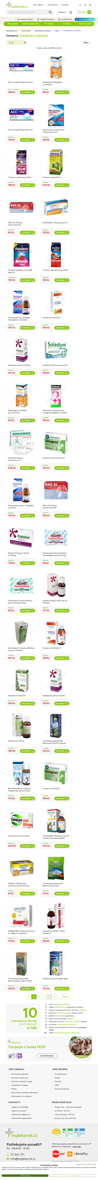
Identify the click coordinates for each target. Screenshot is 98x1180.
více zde (76, 1146)
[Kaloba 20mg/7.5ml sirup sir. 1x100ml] (56, 585)
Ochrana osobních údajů (21, 1081)
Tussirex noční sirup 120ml (19, 177)
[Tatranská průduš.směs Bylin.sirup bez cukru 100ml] (21, 963)
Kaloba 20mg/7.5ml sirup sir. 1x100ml (55, 601)
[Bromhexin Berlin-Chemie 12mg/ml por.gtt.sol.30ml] (21, 773)
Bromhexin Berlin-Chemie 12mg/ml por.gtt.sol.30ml (19, 789)
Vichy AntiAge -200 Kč (64, 1114)
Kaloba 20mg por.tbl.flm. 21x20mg (19, 554)
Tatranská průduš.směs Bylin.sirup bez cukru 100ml (20, 979)
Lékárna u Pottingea (19, 1107)
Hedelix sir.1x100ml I (17, 695)
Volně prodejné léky (31, 24)
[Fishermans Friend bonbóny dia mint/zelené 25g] (21, 585)
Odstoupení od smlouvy (21, 1096)
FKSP (57, 1085)
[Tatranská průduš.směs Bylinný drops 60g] (56, 868)
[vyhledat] (50, 12)
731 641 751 (17, 1154)
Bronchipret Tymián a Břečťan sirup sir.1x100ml (21, 649)
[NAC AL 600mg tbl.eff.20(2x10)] (56, 490)
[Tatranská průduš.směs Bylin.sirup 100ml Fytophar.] (56, 726)
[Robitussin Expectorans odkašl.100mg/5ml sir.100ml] (56, 395)
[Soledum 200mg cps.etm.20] (56, 350)
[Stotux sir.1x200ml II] (56, 633)
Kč (80, 5)
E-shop (10, 19)
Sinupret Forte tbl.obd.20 (54, 458)
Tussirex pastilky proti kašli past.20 (20, 271)
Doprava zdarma (26, 19)
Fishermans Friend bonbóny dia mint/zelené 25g (20, 601)
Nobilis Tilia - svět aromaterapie (68, 1107)
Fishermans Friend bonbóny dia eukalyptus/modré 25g (55, 554)
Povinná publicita (62, 1089)
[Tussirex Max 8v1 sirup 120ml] (56, 255)
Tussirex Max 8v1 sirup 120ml (55, 270)
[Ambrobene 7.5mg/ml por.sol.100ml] (21, 395)
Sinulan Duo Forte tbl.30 (19, 836)
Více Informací (47, 1056)
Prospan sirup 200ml (52, 177)
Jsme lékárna (52, 4)
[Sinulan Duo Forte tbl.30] (21, 821)
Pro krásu (67, 24)
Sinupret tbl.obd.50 (51, 788)
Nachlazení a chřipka (43, 31)
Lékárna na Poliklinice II (21, 1114)
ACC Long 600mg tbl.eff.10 (20, 130)
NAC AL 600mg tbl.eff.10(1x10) (15, 223)
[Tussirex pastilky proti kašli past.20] (21, 255)
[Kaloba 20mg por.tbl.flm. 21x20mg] (21, 538)
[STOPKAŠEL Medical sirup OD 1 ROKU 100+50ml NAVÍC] (56, 821)
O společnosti (61, 1074)
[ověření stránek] (68, 1134)
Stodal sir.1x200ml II (51, 317)
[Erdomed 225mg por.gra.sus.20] (21, 443)
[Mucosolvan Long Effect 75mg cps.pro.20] (56, 114)
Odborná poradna (47, 19)
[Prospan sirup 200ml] (56, 162)
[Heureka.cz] (56, 1134)
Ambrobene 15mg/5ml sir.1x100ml (52, 83)
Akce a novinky (85, 24)
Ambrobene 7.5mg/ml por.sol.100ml (17, 411)
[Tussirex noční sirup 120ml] (21, 162)
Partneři (58, 1081)
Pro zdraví (49, 24)
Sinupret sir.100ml (16, 741)
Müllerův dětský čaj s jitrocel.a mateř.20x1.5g (18, 884)
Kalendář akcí (66, 19)
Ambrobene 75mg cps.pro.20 (55, 222)
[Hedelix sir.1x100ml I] (21, 680)
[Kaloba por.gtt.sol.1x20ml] (56, 680)
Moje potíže (13, 24)
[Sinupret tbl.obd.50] (56, 773)
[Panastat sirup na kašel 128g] (56, 963)
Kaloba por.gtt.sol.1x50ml (19, 365)
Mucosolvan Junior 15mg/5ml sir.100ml (21, 506)
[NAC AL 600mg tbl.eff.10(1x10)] (21, 207)
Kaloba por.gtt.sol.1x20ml (54, 695)
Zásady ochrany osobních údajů (86, 1164)
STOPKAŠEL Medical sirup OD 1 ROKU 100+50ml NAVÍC (56, 837)
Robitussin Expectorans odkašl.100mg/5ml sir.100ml (55, 411)
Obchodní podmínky (19, 1074)
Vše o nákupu (38, 4)
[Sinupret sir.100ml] (21, 726)
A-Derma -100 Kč (62, 1111)
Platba (13, 1089)
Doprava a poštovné (19, 1078)
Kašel (57, 31)
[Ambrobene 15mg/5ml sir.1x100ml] (56, 67)
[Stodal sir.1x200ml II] (56, 302)
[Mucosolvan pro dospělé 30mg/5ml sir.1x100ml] (21, 302)
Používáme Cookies (19, 1085)
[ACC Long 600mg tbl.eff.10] (21, 114)
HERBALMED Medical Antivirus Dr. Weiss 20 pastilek (21, 932)
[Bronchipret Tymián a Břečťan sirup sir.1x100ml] (21, 633)
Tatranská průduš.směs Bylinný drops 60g (53, 884)
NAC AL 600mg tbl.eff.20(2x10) (50, 506)
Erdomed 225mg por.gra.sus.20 (15, 459)
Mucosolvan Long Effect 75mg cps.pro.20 (53, 131)
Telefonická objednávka (21, 1118)
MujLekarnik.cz (11, 31)
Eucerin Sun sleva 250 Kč (65, 1118)
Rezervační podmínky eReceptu (24, 1093)
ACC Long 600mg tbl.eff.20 (20, 82)
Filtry (86, 42)
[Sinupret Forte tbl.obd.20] (56, 443)
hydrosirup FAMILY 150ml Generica (54, 932)
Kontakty (65, 4)
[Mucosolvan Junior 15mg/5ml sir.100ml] (21, 490)
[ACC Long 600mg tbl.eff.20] (21, 67)
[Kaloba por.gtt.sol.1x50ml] (21, 350)
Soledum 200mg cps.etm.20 (55, 365)
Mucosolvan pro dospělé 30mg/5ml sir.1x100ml (19, 318)
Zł (90, 5)
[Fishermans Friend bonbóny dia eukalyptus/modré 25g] (56, 538)
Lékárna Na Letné (18, 1111)
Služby (57, 1078)
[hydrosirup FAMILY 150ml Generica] (56, 916)
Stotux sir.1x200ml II (52, 648)
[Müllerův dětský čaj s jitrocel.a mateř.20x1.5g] (21, 868)
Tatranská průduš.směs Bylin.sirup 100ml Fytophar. (54, 742)
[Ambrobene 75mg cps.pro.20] (56, 207)
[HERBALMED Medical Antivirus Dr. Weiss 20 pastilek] (21, 916)
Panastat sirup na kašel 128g (55, 978)
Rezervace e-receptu (86, 19)
